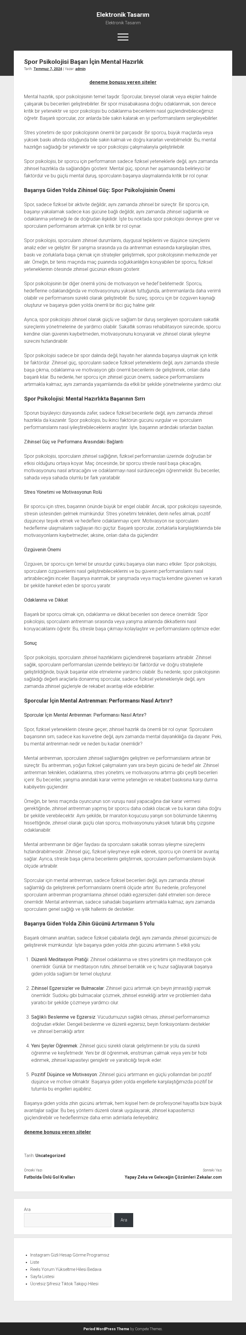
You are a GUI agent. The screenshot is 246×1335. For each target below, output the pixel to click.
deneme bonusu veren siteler (123, 82)
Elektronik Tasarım (123, 14)
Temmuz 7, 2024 (48, 69)
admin (80, 69)
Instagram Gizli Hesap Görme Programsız (69, 1255)
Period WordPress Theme (106, 1329)
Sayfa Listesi (42, 1276)
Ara (27, 1209)
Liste (34, 1262)
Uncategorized (50, 1155)
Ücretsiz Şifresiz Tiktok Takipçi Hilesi (64, 1283)
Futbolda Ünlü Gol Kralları (49, 1177)
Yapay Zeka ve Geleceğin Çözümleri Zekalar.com (173, 1177)
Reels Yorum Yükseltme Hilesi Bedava (65, 1269)
